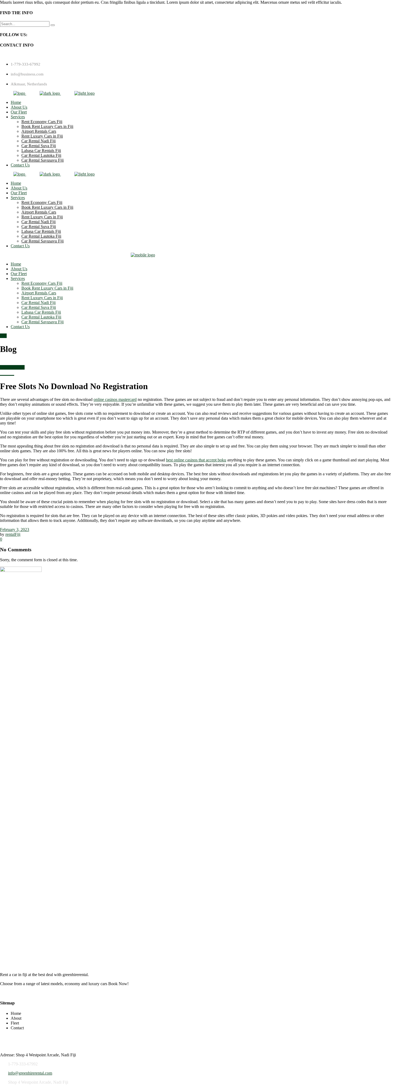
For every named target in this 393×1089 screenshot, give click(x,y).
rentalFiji (12, 534)
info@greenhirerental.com (30, 1073)
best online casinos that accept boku (196, 460)
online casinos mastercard (115, 399)
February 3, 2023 (14, 529)
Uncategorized (12, 367)
